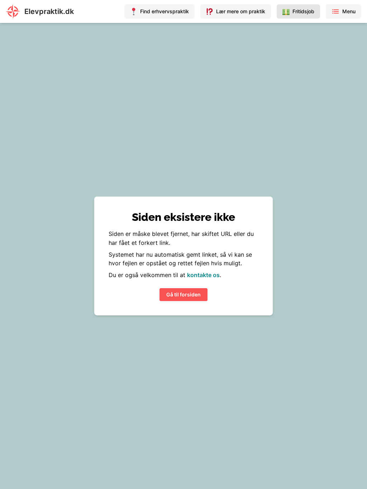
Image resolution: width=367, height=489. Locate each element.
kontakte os (203, 275)
